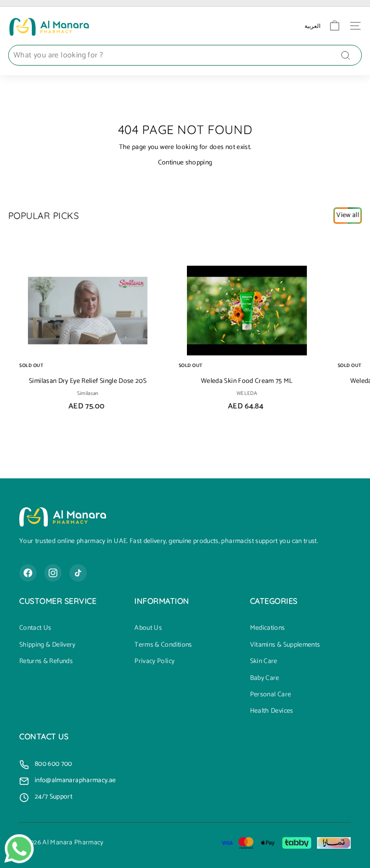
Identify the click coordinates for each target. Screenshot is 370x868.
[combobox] (185, 55)
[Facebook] (28, 573)
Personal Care (270, 695)
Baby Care (264, 678)
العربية (312, 25)
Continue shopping (185, 162)
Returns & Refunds (46, 661)
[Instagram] (53, 573)
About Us (148, 628)
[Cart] (334, 26)
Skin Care (264, 661)
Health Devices (271, 711)
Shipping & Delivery (47, 645)
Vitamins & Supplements (285, 645)
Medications (267, 628)
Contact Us (35, 628)
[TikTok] (78, 573)
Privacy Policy (154, 661)
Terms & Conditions (163, 645)
